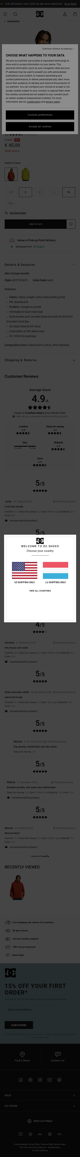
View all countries (40, 591)
